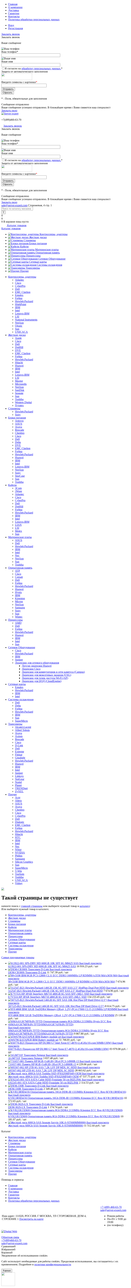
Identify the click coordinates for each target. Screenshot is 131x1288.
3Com (18, 488)
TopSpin (19, 874)
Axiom (19, 736)
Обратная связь (10, 1237)
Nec (17, 555)
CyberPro (20, 286)
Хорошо (7, 1270)
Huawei (19, 365)
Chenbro (19, 433)
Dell (17, 289)
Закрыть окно (9, 110)
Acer (17, 797)
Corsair (19, 577)
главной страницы (31, 906)
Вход (11, 25)
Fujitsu (18, 298)
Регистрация (15, 28)
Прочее (24, 271)
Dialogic (19, 822)
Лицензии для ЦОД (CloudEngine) (41, 681)
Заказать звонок (10, 34)
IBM (17, 307)
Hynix (18, 592)
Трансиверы (33, 267)
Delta (18, 442)
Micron (19, 601)
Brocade (19, 429)
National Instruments (26, 319)
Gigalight (20, 757)
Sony (18, 414)
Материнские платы (47, 249)
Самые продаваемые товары (17, 957)
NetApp (19, 322)
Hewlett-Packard (24, 301)
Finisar (18, 754)
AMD (18, 622)
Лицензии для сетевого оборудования (37, 662)
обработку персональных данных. (41, 68)
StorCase (20, 475)
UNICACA (21, 331)
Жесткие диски (38, 237)
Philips (18, 855)
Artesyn (19, 420)
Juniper (19, 659)
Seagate (19, 393)
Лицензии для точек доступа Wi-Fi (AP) (45, 678)
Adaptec (19, 279)
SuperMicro (21, 720)
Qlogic (18, 325)
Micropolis (21, 384)
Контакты (14, 16)
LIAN (18, 524)
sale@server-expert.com (14, 205)
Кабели (24, 246)
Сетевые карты (38, 261)
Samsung (20, 607)
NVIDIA (20, 852)
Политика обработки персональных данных (34, 19)
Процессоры (33, 255)
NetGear (19, 779)
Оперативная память (48, 252)
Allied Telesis (22, 730)
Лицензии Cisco (31, 668)
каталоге (85, 906)
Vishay (19, 883)
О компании (15, 7)
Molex (18, 531)
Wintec (19, 616)
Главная (12, 4)
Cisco (18, 282)
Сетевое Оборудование (52, 258)
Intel (17, 310)
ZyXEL (19, 791)
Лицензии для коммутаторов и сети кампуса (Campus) (53, 671)
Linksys (19, 776)
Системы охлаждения (49, 264)
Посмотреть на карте (31, 1219)
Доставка (13, 10)
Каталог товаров (16, 225)
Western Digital (23, 402)
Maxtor (19, 380)
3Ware (18, 491)
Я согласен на (33, 68)
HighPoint (20, 304)
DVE (18, 350)
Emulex (19, 295)
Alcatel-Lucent (23, 727)
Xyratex (19, 405)
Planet (18, 785)
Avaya (18, 426)
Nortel (18, 782)
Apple (18, 338)
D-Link (19, 745)
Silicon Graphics (24, 861)
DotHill (19, 347)
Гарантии (13, 13)
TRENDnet (21, 788)
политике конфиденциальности (52, 1264)
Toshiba (19, 399)
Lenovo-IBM (22, 313)
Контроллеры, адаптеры (54, 234)
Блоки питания (38, 243)
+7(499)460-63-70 (11, 119)
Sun (17, 328)
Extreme (19, 751)
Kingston (20, 598)
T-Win (18, 871)
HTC (18, 837)
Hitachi (19, 362)
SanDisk (19, 390)
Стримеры (30, 240)
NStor (18, 849)
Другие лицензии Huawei (37, 665)
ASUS (18, 423)
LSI (17, 316)
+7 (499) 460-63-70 (111, 1207)
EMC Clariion (22, 292)
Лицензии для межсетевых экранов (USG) (46, 675)
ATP (17, 570)
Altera (18, 800)
